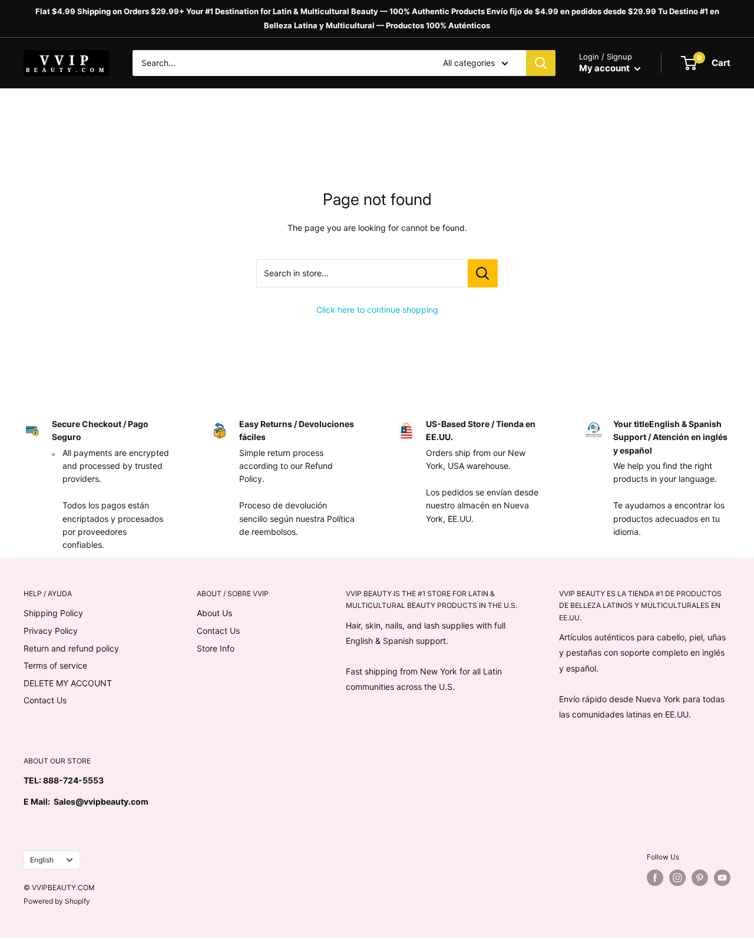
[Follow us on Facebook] (655, 877)
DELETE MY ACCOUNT (68, 683)
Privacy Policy (51, 631)
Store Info (215, 648)
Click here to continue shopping (377, 310)
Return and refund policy (71, 648)
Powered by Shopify (57, 901)
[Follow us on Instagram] (677, 877)
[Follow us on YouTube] (722, 877)
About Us (214, 613)
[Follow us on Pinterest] (700, 877)
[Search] (540, 63)
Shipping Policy (53, 613)
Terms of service (55, 665)
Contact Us (45, 700)
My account (605, 68)
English (42, 859)
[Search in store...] (483, 273)
